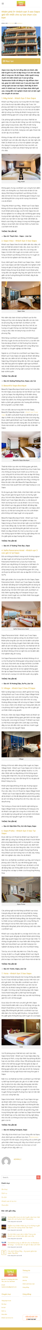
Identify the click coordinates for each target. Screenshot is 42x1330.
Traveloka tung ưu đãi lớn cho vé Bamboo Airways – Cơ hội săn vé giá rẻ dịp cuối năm (24, 1244)
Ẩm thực (5, 1189)
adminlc (19, 23)
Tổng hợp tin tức (6, 1300)
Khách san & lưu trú (9, 1201)
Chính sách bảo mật (29, 1284)
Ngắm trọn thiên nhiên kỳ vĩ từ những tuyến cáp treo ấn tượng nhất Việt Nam (24, 1227)
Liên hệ (25, 1280)
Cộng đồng (26, 1287)
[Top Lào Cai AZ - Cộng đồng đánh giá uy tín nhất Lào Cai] (21, 3)
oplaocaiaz (34, 1137)
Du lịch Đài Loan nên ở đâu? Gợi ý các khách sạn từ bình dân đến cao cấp (22, 1235)
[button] (3, 3)
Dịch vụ (4, 1193)
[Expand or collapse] (38, 61)
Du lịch (4, 1197)
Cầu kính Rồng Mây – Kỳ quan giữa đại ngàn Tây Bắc (22, 1252)
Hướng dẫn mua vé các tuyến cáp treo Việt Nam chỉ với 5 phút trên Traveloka (24, 1218)
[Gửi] (38, 1177)
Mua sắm (5, 1205)
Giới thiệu (25, 1277)
